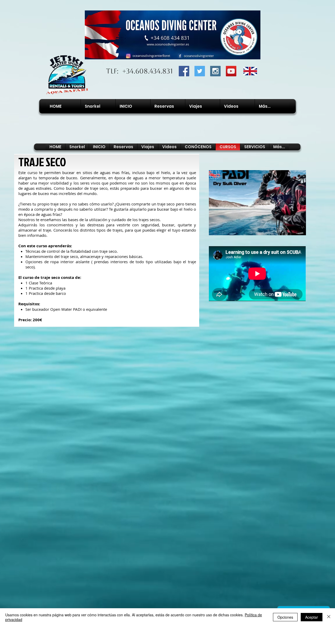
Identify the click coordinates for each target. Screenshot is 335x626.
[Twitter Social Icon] (199, 71)
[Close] (329, 617)
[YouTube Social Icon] (231, 71)
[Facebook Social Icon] (184, 71)
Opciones (285, 617)
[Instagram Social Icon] (215, 71)
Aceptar (311, 617)
